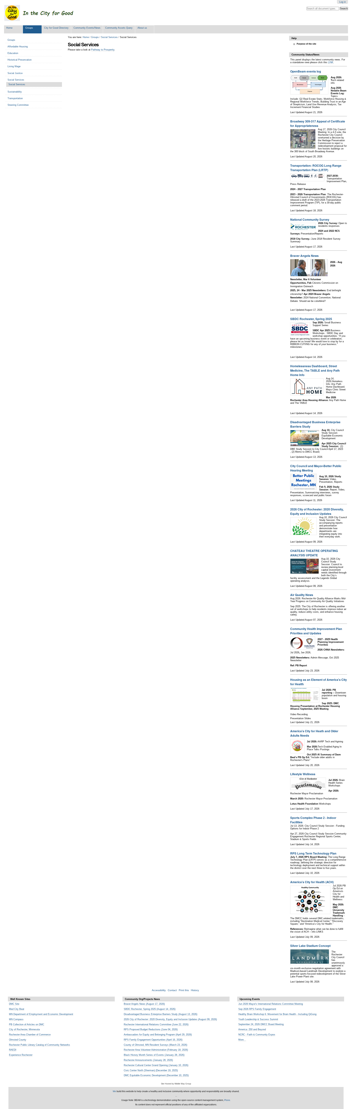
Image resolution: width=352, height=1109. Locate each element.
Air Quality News (301, 595)
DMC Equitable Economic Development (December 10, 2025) (156, 1075)
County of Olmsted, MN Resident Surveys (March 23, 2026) (155, 1044)
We (114, 1091)
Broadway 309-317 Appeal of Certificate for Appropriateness (317, 123)
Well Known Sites (20, 999)
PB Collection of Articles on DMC (26, 1024)
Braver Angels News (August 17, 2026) (144, 1004)
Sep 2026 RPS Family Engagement (257, 1009)
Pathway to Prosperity (102, 49)
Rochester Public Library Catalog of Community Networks (39, 1044)
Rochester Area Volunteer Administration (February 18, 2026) (156, 1049)
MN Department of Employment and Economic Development (41, 1014)
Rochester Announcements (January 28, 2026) (148, 1060)
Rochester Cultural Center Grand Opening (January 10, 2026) (156, 1065)
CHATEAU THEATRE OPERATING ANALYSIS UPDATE (314, 553)
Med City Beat (16, 1009)
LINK (330, 62)
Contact (172, 990)
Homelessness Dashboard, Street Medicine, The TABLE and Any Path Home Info (315, 370)
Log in (342, 2)
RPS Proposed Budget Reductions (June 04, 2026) (151, 1029)
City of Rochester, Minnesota (24, 1029)
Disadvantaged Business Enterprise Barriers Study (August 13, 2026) (160, 1014)
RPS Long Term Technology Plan (313, 853)
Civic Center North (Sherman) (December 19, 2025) (151, 1070)
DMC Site (14, 1004)
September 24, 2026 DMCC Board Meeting (261, 1024)
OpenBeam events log (305, 71)
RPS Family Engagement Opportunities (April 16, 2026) (153, 1039)
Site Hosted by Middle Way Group (176, 1084)
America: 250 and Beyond (252, 1029)
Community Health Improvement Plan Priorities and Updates (316, 631)
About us (142, 27)
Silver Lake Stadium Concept (310, 946)
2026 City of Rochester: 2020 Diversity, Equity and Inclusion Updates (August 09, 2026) (170, 1019)
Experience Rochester (20, 1055)
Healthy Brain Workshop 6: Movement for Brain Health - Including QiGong (277, 1014)
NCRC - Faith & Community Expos (256, 1034)
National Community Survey (309, 219)
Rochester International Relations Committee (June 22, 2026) (156, 1024)
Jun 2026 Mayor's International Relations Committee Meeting (270, 1004)
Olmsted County (17, 1039)
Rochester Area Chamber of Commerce (30, 1034)
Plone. (227, 1100)
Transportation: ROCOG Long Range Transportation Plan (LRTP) (315, 167)
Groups (29, 27)
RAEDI (12, 1049)
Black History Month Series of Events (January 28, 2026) (154, 1055)
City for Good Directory (56, 27)
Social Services (109, 37)
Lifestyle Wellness (302, 774)
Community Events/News (87, 27)
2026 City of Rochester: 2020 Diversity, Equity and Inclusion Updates (317, 511)
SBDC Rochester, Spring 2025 (311, 319)
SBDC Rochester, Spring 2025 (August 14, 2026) (149, 1009)
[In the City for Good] (42, 12)
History (195, 990)
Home (9, 27)
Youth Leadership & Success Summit (258, 1019)
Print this (184, 990)
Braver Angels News (304, 256)
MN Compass (16, 1019)
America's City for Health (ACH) (312, 882)
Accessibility (159, 990)
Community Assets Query (119, 27)
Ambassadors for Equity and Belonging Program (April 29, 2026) (158, 1034)
